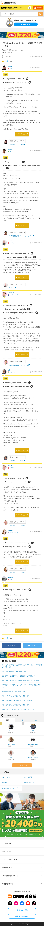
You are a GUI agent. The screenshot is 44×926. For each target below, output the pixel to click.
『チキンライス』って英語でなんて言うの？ (15, 696)
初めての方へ (6, 777)
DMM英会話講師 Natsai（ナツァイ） (20, 236)
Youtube (11, 288)
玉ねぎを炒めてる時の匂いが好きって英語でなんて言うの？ (20, 680)
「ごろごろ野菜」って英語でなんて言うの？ (15, 705)
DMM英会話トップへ (30, 783)
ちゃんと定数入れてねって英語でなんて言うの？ (17, 700)
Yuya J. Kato (11, 744)
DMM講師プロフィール (16, 144)
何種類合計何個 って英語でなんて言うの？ (15, 691)
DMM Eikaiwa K (33, 744)
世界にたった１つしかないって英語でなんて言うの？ (18, 709)
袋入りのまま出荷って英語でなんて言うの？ (15, 671)
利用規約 (4, 783)
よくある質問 (28, 777)
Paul (11, 757)
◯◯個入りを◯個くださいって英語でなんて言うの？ (18, 676)
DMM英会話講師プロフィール (18, 365)
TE (33, 731)
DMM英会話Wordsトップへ (10, 788)
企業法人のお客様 (22, 910)
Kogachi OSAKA (33, 757)
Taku (11, 731)
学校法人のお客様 (22, 916)
